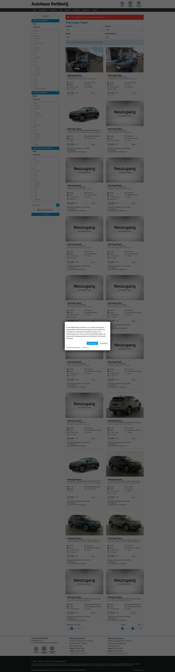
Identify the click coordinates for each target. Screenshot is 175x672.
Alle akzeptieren (92, 343)
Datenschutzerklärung (73, 347)
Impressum (85, 347)
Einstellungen (104, 343)
